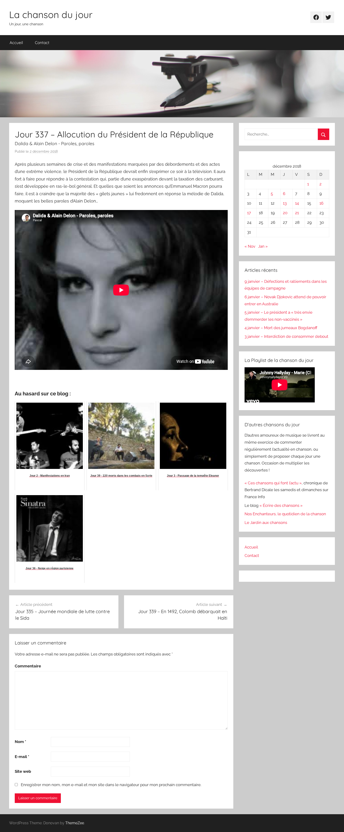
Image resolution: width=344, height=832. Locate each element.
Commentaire (28, 666)
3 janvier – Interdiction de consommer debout (286, 336)
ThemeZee (74, 823)
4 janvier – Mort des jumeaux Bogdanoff (281, 327)
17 (249, 212)
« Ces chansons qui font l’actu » (273, 483)
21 (297, 212)
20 (285, 212)
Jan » (263, 246)
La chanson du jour (50, 14)
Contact (42, 42)
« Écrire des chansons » (281, 505)
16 (321, 203)
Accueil (16, 42)
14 (297, 203)
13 (285, 203)
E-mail (22, 756)
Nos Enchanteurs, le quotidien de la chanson (285, 514)
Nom (20, 741)
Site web (23, 771)
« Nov (250, 246)
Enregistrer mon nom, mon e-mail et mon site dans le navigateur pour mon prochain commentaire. (111, 784)
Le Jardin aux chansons (266, 522)
